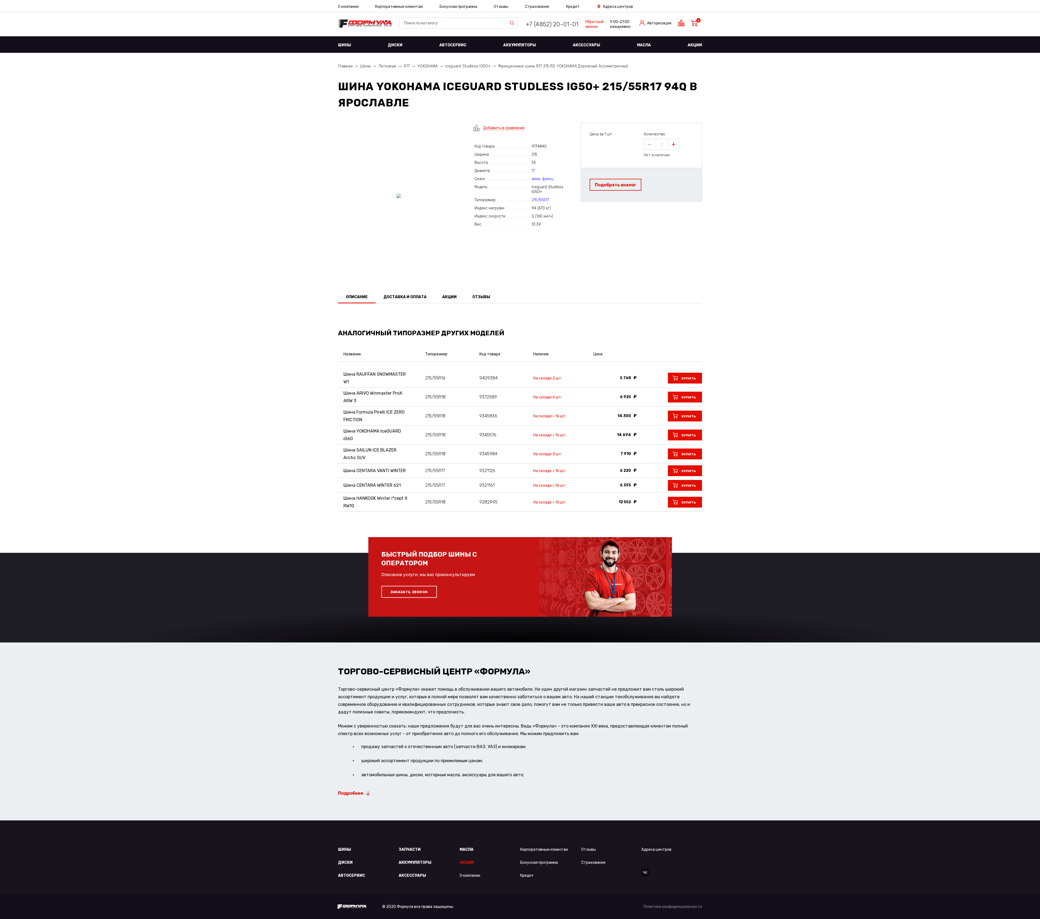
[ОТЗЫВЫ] (520, 317)
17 (533, 170)
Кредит (573, 6)
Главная (345, 66)
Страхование (537, 6)
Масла (644, 45)
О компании (348, 6)
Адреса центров (618, 6)
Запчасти (410, 849)
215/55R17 (540, 200)
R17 (407, 66)
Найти (513, 23)
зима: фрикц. (543, 179)
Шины (344, 45)
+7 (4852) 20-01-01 (552, 24)
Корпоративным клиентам (399, 6)
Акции (695, 45)
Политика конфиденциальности (673, 906)
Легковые (387, 66)
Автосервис (452, 45)
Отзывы (501, 6)
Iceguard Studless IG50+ (467, 66)
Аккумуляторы (519, 45)
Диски (395, 45)
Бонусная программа (458, 6)
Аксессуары (586, 45)
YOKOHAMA (427, 66)
